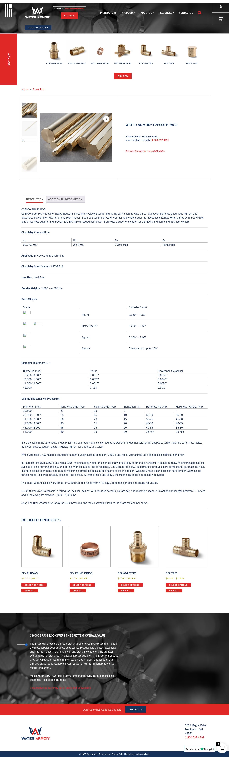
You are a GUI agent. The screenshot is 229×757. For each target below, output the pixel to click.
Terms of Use (104, 754)
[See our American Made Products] (8, 10)
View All (30, 590)
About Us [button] (146, 12)
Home (25, 89)
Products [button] (127, 12)
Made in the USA (38, 27)
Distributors (108, 12)
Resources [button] (165, 12)
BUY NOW (8, 59)
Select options (34, 585)
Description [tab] (34, 199)
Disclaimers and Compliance (137, 754)
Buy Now (69, 15)
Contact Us (186, 12)
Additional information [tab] (65, 199)
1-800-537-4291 (160, 139)
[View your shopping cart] (220, 19)
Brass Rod (38, 89)
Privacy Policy (118, 754)
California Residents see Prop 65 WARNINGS (145, 151)
